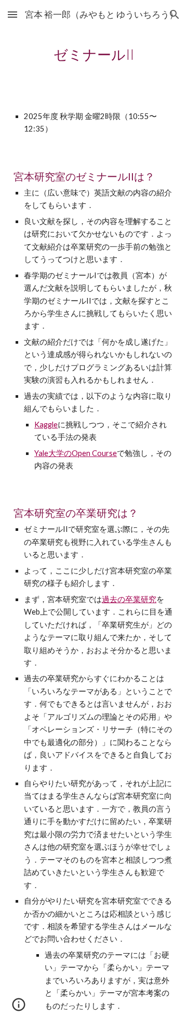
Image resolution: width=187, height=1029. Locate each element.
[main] (93, 54)
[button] (12, 14)
